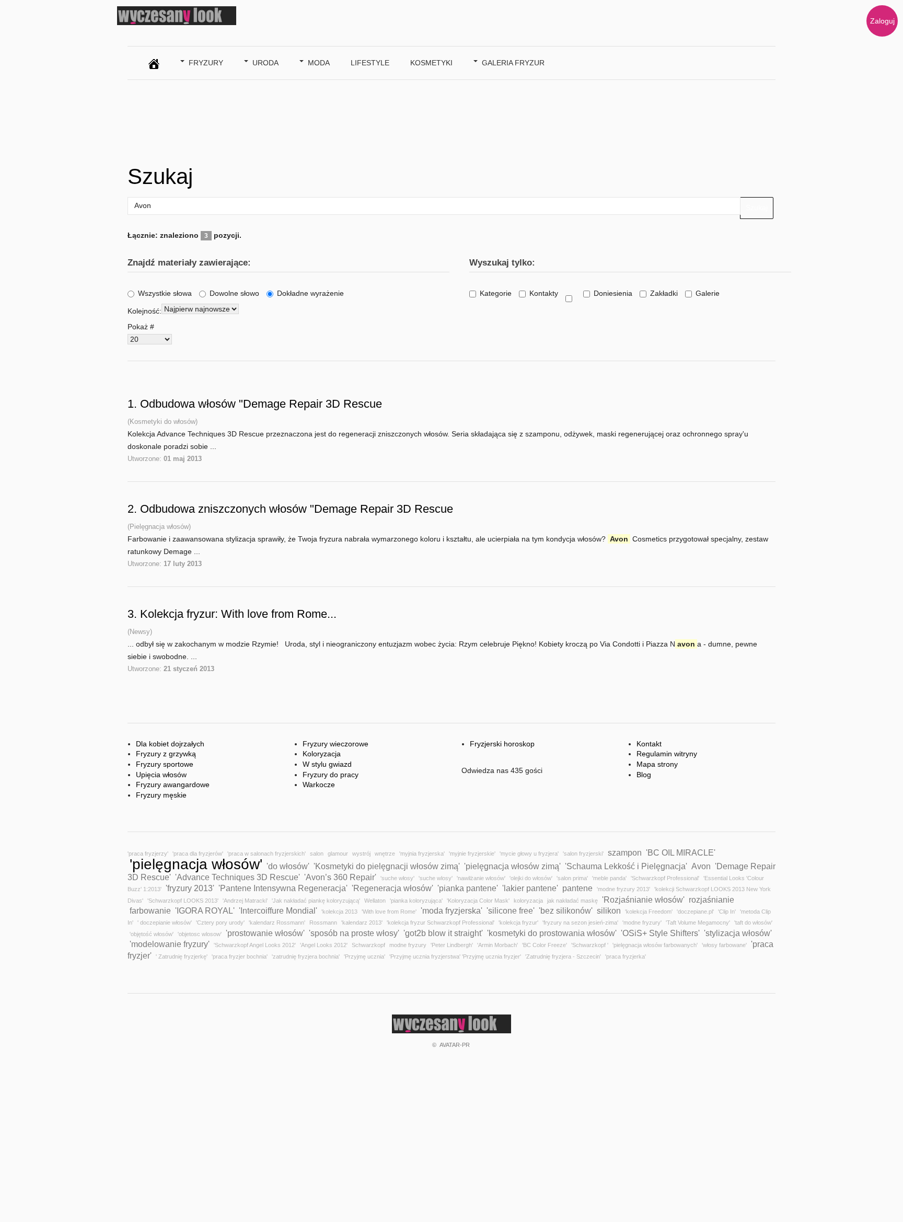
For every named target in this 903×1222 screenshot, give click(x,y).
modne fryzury (407, 945)
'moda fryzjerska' (451, 910)
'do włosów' (288, 866)
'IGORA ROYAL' (205, 910)
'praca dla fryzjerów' (197, 853)
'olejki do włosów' (531, 878)
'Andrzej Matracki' (245, 900)
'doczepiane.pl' (695, 911)
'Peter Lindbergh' (452, 945)
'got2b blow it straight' (443, 933)
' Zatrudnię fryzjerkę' (181, 956)
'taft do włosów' (753, 922)
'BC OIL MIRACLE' (680, 852)
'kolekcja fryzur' (518, 922)
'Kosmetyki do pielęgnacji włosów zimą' (387, 866)
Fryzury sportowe (164, 764)
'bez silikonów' (566, 910)
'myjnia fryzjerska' (422, 853)
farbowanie (150, 910)
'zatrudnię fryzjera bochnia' (306, 956)
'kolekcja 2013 (339, 911)
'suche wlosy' (436, 878)
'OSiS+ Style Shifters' (660, 933)
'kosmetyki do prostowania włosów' (552, 933)
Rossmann (323, 922)
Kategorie (496, 293)
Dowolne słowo (234, 293)
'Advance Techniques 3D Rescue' (237, 877)
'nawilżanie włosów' (481, 878)
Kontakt (649, 744)
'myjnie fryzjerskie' (472, 853)
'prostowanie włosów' (265, 933)
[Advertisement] (318, 119)
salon (316, 853)
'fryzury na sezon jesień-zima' (580, 922)
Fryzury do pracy (330, 774)
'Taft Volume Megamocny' (698, 922)
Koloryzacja (322, 754)
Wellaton (375, 900)
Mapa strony (657, 764)
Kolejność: (144, 311)
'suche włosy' (397, 878)
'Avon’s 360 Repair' (340, 877)
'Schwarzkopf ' (589, 945)
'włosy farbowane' (724, 945)
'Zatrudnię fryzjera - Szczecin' (563, 956)
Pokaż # (141, 326)
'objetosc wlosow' (200, 934)
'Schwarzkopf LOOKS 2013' (182, 900)
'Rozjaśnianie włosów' (643, 899)
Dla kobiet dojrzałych (170, 744)
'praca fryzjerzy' (148, 853)
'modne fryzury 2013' (623, 889)
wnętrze (385, 853)
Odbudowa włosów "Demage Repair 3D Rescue (261, 403)
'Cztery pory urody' (220, 922)
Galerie (708, 293)
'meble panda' (609, 878)
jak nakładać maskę (572, 900)
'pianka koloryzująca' (416, 900)
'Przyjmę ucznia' (364, 956)
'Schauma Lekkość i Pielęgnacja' (626, 866)
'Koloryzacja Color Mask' (478, 900)
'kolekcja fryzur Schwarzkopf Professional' (440, 922)
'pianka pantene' (467, 888)
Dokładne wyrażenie (310, 293)
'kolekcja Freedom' (649, 911)
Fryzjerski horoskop (502, 744)
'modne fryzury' (642, 922)
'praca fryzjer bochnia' (240, 956)
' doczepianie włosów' (164, 922)
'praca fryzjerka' (625, 956)
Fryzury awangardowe (173, 784)
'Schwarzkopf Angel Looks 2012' (255, 945)
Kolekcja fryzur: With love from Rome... (238, 613)
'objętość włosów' (151, 934)
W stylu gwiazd (327, 764)
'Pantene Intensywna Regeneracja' (283, 888)
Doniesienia (613, 293)
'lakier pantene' (530, 888)
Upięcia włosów (161, 774)
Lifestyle (370, 63)
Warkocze (319, 784)
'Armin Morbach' (497, 945)
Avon (701, 866)
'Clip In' (727, 911)
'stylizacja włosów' (738, 933)
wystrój (361, 853)
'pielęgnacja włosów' (196, 864)
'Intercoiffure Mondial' (278, 910)
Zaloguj (882, 21)
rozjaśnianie (711, 899)
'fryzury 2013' (190, 888)
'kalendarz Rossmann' (277, 922)
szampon (625, 852)
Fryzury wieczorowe (335, 744)
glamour (338, 853)
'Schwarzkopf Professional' (665, 878)
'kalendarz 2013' (362, 922)
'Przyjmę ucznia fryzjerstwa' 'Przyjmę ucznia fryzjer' (455, 956)
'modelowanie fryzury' (170, 944)
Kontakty (543, 293)
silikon (609, 910)
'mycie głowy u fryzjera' (529, 853)
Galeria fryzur (513, 63)
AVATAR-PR (454, 1045)
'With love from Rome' (389, 911)
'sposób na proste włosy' (354, 933)
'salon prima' (572, 878)
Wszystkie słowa (165, 293)
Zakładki (664, 293)
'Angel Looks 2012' (324, 945)
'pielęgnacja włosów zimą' (512, 866)
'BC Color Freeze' (544, 945)
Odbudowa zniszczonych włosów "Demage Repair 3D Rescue (296, 508)
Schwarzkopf (368, 945)
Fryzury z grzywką (166, 754)
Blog (643, 774)
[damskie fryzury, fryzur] (154, 61)
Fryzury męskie (161, 795)
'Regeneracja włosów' (392, 888)
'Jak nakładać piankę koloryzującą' (316, 900)
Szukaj (757, 207)
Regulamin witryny (666, 754)
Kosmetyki (431, 63)
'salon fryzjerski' (583, 853)
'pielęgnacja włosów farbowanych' (655, 945)
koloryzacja (528, 900)
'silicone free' (511, 910)
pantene (577, 888)
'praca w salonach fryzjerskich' (266, 853)
